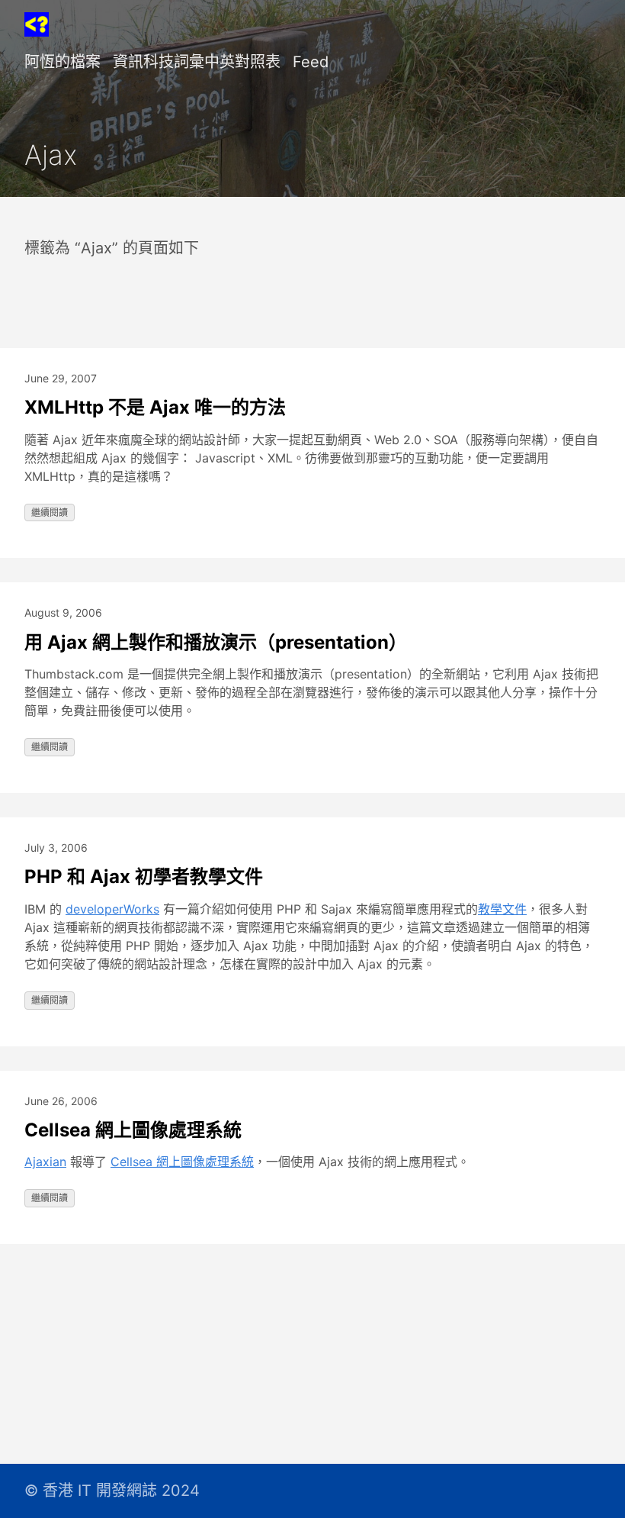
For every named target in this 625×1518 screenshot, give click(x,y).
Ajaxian (45, 1161)
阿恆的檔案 (62, 62)
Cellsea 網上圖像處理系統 (133, 1130)
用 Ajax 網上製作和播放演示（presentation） (215, 642)
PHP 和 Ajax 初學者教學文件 (143, 876)
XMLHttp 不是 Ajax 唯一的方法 (155, 407)
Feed (311, 62)
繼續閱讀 (49, 512)
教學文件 (502, 909)
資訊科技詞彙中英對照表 (196, 62)
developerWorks (112, 909)
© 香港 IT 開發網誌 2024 (112, 1490)
